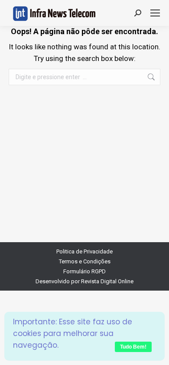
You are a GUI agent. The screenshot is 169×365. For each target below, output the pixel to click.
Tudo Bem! (133, 347)
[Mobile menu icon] (155, 13)
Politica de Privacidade (84, 251)
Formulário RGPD (84, 271)
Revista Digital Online (107, 281)
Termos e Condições (84, 261)
